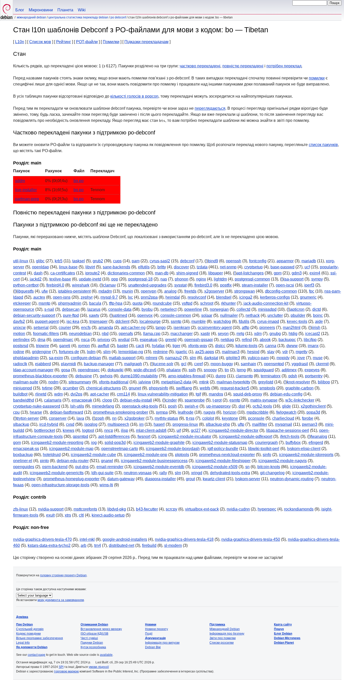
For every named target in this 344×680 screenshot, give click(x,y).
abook (265, 339)
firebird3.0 (203, 285)
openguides (23, 467)
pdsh (292, 376)
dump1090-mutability (139, 376)
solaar (206, 315)
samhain (248, 364)
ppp (114, 279)
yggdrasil (300, 364)
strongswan (244, 291)
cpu (16, 412)
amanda (105, 327)
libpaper (215, 273)
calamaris (52, 400)
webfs (205, 388)
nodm (53, 382)
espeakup (148, 339)
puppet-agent (47, 321)
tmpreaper (98, 321)
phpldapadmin (26, 358)
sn (247, 467)
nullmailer (229, 315)
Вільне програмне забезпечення (39, 638)
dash (38, 273)
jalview (145, 382)
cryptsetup (253, 267)
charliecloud (283, 418)
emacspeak (82, 400)
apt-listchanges (250, 273)
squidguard (264, 370)
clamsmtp (244, 376)
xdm (258, 333)
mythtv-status (166, 418)
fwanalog (319, 436)
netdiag (227, 339)
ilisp (124, 430)
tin (227, 370)
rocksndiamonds (299, 509)
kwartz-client (214, 479)
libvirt (90, 267)
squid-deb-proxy (247, 394)
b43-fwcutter (147, 509)
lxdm (91, 352)
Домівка (22, 617)
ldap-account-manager (33, 370)
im (141, 424)
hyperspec (267, 509)
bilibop (324, 382)
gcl (183, 364)
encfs (86, 327)
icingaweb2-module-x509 (214, 467)
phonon (181, 279)
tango (161, 327)
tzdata (202, 267)
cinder (171, 400)
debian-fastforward (66, 412)
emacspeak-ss (26, 448)
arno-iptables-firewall (186, 376)
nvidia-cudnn (238, 509)
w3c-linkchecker (299, 400)
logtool (88, 430)
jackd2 (36, 279)
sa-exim (56, 358)
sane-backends (116, 267)
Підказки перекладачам (146, 42)
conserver (57, 418)
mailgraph (133, 364)
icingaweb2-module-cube (93, 454)
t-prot (217, 400)
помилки (317, 78)
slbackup (21, 424)
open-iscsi (285, 285)
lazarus (93, 309)
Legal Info (23, 642)
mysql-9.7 (109, 297)
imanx (313, 346)
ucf (307, 267)
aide (319, 321)
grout (190, 479)
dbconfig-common (281, 291)
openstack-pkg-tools (140, 406)
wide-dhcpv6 (144, 370)
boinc (318, 315)
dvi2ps (76, 394)
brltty (161, 267)
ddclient (122, 321)
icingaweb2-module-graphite (159, 442)
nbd (105, 333)
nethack (253, 315)
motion (19, 333)
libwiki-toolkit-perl (263, 448)
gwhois (106, 376)
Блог (19, 10)
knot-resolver (298, 382)
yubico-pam (258, 358)
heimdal (172, 297)
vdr (285, 352)
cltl (81, 515)
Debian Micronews (287, 638)
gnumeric (308, 297)
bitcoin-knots (268, 467)
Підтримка (217, 624)
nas (163, 279)
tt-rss (190, 418)
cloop (107, 400)
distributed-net (121, 545)
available (106, 655)
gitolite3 (233, 358)
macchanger (181, 333)
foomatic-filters (46, 333)
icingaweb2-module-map (71, 448)
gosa (65, 370)
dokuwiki (115, 370)
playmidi (68, 364)
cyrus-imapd (268, 321)
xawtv (94, 315)
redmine (160, 352)
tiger (176, 346)
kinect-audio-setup (108, 515)
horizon (229, 412)
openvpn (148, 291)
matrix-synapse (264, 400)
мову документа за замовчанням (61, 600)
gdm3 (297, 273)
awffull (103, 346)
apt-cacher (99, 394)
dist (241, 406)
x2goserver (214, 291)
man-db (161, 273)
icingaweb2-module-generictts (57, 473)
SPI (61, 667)
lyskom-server (247, 479)
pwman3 (309, 424)
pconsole (256, 418)
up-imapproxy (218, 406)
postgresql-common (252, 279)
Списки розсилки (222, 642)
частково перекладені (200, 66)
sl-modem (173, 545)
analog (170, 291)
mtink (204, 382)
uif (179, 430)
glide (286, 406)
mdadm (105, 291)
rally (163, 473)
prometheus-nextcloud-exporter (227, 454)
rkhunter (228, 303)
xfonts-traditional (113, 382)
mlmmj (151, 358)
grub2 (98, 261)
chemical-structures (103, 388)
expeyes (312, 370)
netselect (168, 309)
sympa (162, 412)
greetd (171, 339)
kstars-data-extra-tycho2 (49, 545)
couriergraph (266, 442)
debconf (187, 261)
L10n (19, 42)
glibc (40, 261)
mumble (198, 321)
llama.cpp (151, 333)
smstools (267, 388)
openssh (233, 261)
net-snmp (228, 267)
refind (247, 339)
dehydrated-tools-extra (230, 473)
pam (136, 261)
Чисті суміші (89, 638)
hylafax (158, 346)
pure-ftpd (71, 315)
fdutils (244, 321)
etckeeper (22, 303)
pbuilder (298, 315)
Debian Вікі (153, 647)
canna (270, 346)
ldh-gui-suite (102, 473)
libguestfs (25, 291)
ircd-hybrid (48, 424)
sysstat (180, 285)
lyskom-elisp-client (303, 448)
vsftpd (187, 303)
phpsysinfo (158, 388)
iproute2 (92, 273)
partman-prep (27, 199)
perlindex (21, 339)
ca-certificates (62, 273)
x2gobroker (134, 418)
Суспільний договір (30, 629)
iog (94, 442)
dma (41, 339)
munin (127, 291)
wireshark (80, 285)
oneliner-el (22, 461)
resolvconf (197, 297)
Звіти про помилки (223, 638)
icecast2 (312, 333)
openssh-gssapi (198, 339)
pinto (44, 461)
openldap (40, 267)
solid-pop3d (115, 442)
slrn (193, 358)
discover (181, 267)
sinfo (267, 454)
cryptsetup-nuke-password (36, 406)
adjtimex (289, 370)
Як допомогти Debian (31, 647)
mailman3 (230, 352)
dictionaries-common (126, 273)
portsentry (314, 376)
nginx (201, 279)
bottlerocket (44, 430)
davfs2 (19, 321)
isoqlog (90, 424)
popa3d (313, 412)
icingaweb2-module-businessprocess (154, 461)
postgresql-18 (140, 279)
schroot (206, 303)
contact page (36, 655)
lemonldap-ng (130, 352)
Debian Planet (284, 642)
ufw (45, 291)
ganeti (64, 346)
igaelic (181, 352)
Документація (155, 638)
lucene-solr (163, 364)
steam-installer (255, 285)
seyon (223, 333)
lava (80, 418)
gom (17, 442)
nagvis (209, 412)
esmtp (234, 400)
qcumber (70, 388)
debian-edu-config (286, 394)
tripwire (42, 346)
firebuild (149, 545)
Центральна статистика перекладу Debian (78, 17)
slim (107, 352)
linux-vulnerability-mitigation (163, 394)
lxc (130, 297)
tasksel (78, 261)
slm (178, 473)
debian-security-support (34, 315)
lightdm (220, 279)
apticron (297, 309)
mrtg (240, 333)
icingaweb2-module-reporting (57, 442)
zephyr (87, 297)
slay (270, 352)
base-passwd (282, 267)
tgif (198, 394)
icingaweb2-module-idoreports (306, 454)
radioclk (20, 364)
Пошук (279, 629)
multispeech (118, 424)
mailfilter (259, 424)
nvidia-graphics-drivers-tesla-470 (42, 539)
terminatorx (271, 376)
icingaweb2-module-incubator (184, 436)
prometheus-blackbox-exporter (40, 376)
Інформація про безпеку (227, 633)
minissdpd (267, 309)
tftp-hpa (115, 303)
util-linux (20, 261)
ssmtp (176, 321)
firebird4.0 (55, 285)
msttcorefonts (85, 509)
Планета (65, 10)
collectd (243, 309)
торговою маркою (66, 671)
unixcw (19, 327)
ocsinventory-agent (215, 327)
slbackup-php (218, 424)
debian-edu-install (136, 400)
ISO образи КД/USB (94, 633)
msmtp (44, 303)
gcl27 (196, 430)
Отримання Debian (94, 624)
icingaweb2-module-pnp (145, 454)
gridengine (41, 352)
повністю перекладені (242, 66)
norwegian (219, 309)
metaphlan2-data (176, 382)
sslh (192, 370)
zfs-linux (20, 509)
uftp (241, 424)
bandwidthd (23, 400)
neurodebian (80, 333)
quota (137, 303)
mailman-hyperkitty (233, 382)
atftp (245, 327)
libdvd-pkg (116, 509)
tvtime (47, 388)
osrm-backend (54, 467)
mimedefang (103, 406)
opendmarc (63, 339)
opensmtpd (274, 364)
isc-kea (72, 321)
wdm (58, 394)
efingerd (315, 442)
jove (301, 358)
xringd (196, 473)
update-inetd (90, 279)
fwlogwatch (286, 412)
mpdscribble (257, 412)
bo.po (79, 181)
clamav (109, 285)
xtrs (68, 515)
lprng (241, 370)
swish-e (191, 406)
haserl (159, 424)
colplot (208, 418)
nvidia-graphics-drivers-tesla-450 (250, 539)
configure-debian (86, 358)
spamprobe (195, 400)
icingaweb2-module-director (233, 430)
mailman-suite (25, 382)
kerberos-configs (275, 297)
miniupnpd (22, 388)
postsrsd (20, 346)
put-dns (82, 467)
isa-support (293, 279)
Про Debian (24, 624)
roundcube (162, 303)
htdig (293, 333)
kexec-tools (297, 321)
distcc (220, 346)
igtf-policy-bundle (223, 448)
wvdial (124, 339)
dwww (292, 346)
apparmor (285, 261)
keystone (230, 418)
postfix (226, 285)
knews (68, 430)
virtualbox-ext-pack (202, 509)
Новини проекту (156, 629)
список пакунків (323, 145)
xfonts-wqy (197, 346)
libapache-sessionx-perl (287, 430)
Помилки (111, 42)
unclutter (275, 315)
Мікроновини (41, 10)
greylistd (265, 382)
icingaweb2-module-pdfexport (245, 436)
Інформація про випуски (162, 642)
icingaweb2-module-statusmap (219, 442)
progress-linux (185, 424)
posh (172, 406)
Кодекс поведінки (28, 633)
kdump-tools (246, 346)
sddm (20, 181)
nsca (85, 339)
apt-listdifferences (114, 436)
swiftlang (184, 388)
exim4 (314, 273)
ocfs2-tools (262, 406)
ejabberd (43, 364)
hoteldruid (52, 454)
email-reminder (109, 467)
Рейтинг (63, 42)
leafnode (185, 412)
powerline (193, 309)
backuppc (287, 339)
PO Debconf (118, 17)
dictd (316, 309)
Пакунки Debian (92, 642)
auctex (39, 297)
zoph (99, 418)
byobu (147, 309)
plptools (182, 454)
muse (318, 358)
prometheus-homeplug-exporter (71, 479)
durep (221, 376)
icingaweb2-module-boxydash (173, 448)
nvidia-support (50, 509)
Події (148, 633)
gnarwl (107, 461)
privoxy (103, 339)
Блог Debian (283, 633)
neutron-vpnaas (138, 473)
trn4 (97, 545)
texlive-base (60, 279)
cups (117, 261)
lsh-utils (77, 406)
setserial (41, 327)
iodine (18, 352)
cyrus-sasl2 (160, 261)
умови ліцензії (99, 667)
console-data (119, 309)
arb (83, 545)
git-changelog (272, 473)
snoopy (210, 370)
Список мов (40, 42)
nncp (108, 430)
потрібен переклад (283, 66)
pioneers (267, 327)
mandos (216, 394)
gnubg (275, 333)
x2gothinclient (313, 406)
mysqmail (283, 424)
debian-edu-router (73, 461)
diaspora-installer (160, 479)
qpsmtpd (80, 436)
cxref (198, 364)
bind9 (213, 261)
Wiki (82, 10)
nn (114, 418)
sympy (317, 279)
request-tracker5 (234, 388)
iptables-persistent (74, 291)
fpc (311, 291)
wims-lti (106, 485)
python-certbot (26, 285)
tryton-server (28, 418)
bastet (122, 346)
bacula (95, 303)
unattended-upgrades (147, 285)
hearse (36, 412)
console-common (175, 315)
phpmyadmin (69, 303)
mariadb (308, 261)
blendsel (223, 297)
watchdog (222, 321)
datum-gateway (121, 479)
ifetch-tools (289, 436)
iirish (316, 327)
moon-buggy (222, 364)
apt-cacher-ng (133, 327)
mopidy (283, 358)
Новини (150, 624)
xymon (84, 346)
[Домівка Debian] (6, 10)
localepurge (150, 321)
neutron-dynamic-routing (292, 479)
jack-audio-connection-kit (266, 303)
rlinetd (40, 394)
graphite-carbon (299, 388)
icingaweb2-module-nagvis (282, 461)
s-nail (49, 309)
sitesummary (79, 382)
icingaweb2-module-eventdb (158, 467)
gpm (278, 273)
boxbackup (23, 454)
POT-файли (87, 42)
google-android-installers (124, 539)
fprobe (307, 418)
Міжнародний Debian (31, 17)
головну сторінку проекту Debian (63, 575)
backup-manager (99, 364)
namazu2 (173, 358)
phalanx (173, 370)
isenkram (182, 327)
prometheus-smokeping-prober (120, 412)
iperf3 (309, 285)
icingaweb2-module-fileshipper (223, 461)
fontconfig (257, 261)
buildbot (20, 394)
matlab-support (122, 358)
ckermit (322, 364)
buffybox (293, 442)
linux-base (68, 267)
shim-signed (187, 273)
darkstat (211, 358)
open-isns (62, 297)
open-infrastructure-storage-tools (60, 485)
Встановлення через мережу (101, 629)
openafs (126, 333)
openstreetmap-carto (119, 448)
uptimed (120, 315)
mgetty (301, 352)
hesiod (253, 352)
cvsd (70, 424)
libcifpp (310, 339)
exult (50, 515)
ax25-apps (204, 352)
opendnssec (89, 370)
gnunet (135, 388)
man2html (291, 327)
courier (65, 327)
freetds (190, 291)
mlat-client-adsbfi (151, 430)
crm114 (123, 394)
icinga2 (245, 297)
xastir (205, 333)
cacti (140, 346)
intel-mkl (87, 539)
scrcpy (171, 509)
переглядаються (210, 108)
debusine (83, 376)
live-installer (26, 190)
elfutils (144, 267)
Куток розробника (93, 647)
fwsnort (143, 436)
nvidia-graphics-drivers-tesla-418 (184, 539)
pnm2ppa (149, 297)
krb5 (58, 261)
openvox (145, 315)
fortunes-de (69, 352)
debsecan (71, 309)
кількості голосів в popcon (134, 96)
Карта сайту (283, 624)
